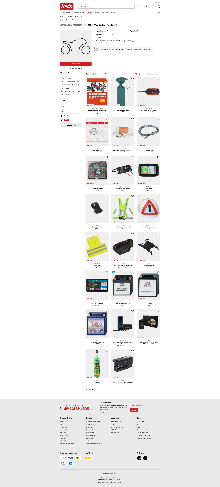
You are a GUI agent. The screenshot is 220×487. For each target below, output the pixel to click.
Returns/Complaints (66, 441)
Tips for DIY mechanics (93, 430)
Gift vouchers (64, 435)
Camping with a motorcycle (94, 444)
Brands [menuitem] (97, 12)
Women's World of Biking (93, 422)
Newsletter (63, 433)
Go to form (149, 49)
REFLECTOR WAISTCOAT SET (123, 227)
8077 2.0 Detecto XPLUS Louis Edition (123, 382)
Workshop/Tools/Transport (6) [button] (70, 91)
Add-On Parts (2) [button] (66, 94)
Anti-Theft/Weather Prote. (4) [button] (70, 81)
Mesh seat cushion (149, 265)
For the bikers (90, 441)
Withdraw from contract (67, 444)
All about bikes (90, 438)
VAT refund (114, 430)
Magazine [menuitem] (105, 12)
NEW (66, 115)
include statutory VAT (110, 477)
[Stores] (139, 6)
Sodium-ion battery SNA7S (123, 303)
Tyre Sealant (97, 382)
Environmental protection (144, 438)
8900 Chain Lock (148, 150)
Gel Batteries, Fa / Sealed (97, 342)
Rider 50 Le (149, 188)
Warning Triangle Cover (148, 227)
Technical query (64, 427)
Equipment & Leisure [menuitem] (79, 12)
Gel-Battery (149, 303)
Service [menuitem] (112, 12)
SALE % (67, 120)
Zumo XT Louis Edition (97, 303)
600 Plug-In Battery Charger (148, 110)
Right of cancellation (143, 430)
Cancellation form (142, 433)
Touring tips (89, 424)
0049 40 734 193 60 (76, 409)
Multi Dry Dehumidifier (123, 110)
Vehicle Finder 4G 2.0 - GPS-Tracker (148, 342)
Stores (113, 424)
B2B (61, 424)
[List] (139, 74)
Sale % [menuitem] (90, 12)
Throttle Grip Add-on (97, 227)
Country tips (89, 427)
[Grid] (136, 74)
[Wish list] (152, 6)
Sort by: (145, 74)
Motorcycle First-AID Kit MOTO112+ (122, 150)
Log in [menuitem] (158, 12)
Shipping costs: (101, 479)
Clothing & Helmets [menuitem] (65, 12)
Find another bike (74, 68)
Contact (62, 422)
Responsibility (115, 433)
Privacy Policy (141, 427)
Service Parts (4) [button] (66, 78)
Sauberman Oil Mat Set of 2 (97, 188)
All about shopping (117, 427)
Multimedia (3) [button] (65, 88)
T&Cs (138, 424)
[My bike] (145, 6)
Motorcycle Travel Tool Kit (123, 188)
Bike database (64, 430)
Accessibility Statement (144, 435)
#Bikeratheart (90, 433)
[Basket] (158, 6)
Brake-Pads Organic (97, 150)
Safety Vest (97, 265)
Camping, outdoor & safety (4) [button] (70, 85)
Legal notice (140, 422)
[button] (157, 2)
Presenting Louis (116, 422)
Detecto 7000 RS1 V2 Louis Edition (123, 265)
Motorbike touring (91, 435)
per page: (101, 74)
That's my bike (76, 64)
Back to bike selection (68, 20)
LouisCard (63, 438)
